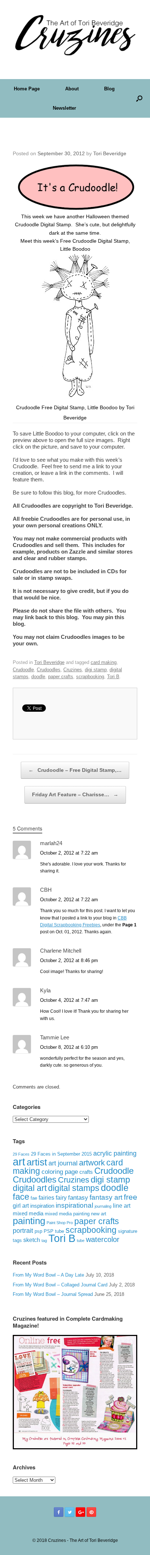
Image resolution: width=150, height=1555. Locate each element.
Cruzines (72, 669)
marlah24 (51, 843)
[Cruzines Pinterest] (91, 1512)
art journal (63, 1163)
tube (80, 1240)
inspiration (42, 1206)
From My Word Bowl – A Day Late (48, 1275)
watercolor (102, 1239)
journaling (103, 1206)
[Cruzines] (75, 34)
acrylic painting (115, 1153)
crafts (86, 1172)
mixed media (28, 1213)
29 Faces (21, 1154)
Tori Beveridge (109, 153)
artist (37, 1162)
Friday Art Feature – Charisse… (75, 794)
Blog (109, 88)
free (130, 1197)
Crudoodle (23, 669)
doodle (38, 676)
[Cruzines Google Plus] (80, 1512)
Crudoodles (48, 669)
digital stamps (73, 1188)
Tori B (113, 676)
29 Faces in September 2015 (61, 1154)
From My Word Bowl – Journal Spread (53, 1294)
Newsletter (64, 108)
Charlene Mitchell (60, 951)
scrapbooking (90, 676)
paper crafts (60, 676)
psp (38, 1231)
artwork (92, 1162)
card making (104, 662)
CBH (46, 890)
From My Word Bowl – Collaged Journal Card (60, 1285)
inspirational (74, 1205)
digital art (30, 1188)
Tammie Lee (54, 1037)
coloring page (60, 1171)
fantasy (78, 1197)
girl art (21, 1206)
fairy (61, 1197)
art (19, 1162)
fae (34, 1198)
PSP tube (54, 1231)
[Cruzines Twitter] (69, 1512)
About (72, 88)
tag (44, 1240)
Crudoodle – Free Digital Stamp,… (75, 770)
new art (98, 1213)
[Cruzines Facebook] (58, 1512)
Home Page (27, 88)
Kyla (45, 990)
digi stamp (96, 669)
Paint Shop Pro (60, 1222)
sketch (31, 1240)
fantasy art (106, 1197)
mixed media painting (67, 1213)
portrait (23, 1230)
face (21, 1197)
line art (121, 1206)
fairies (46, 1197)
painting (29, 1220)
